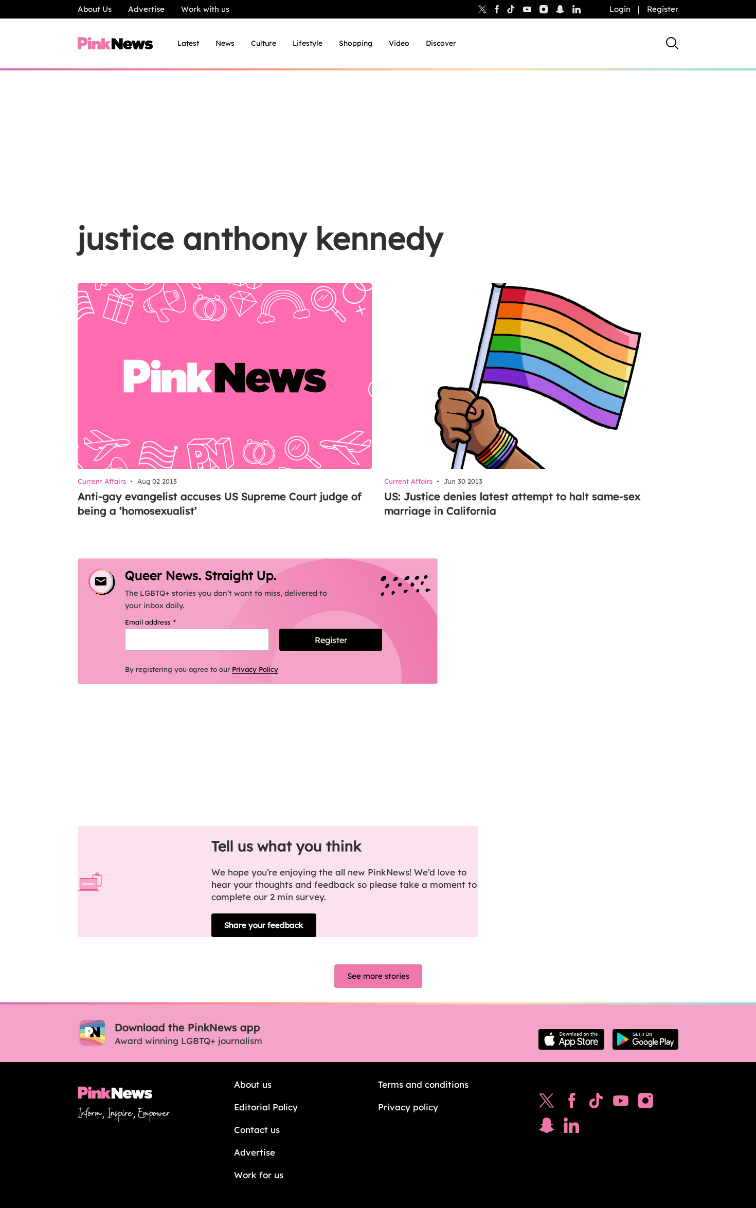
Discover (441, 43)
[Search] (672, 43)
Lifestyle (307, 43)
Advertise (146, 9)
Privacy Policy (255, 669)
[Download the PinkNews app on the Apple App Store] (571, 1039)
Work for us (258, 1174)
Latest (188, 43)
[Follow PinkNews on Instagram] (645, 1103)
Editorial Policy (266, 1107)
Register (662, 9)
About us (253, 1084)
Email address (163, 622)
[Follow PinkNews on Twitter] (547, 1103)
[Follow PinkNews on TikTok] (596, 1103)
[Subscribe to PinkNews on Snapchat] (547, 1127)
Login (620, 9)
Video (399, 43)
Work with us (205, 9)
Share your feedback (263, 925)
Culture (263, 43)
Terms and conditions (423, 1084)
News (225, 43)
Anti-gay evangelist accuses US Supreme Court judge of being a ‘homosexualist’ (220, 503)
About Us (95, 9)
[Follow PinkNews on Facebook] (572, 1103)
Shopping (355, 43)
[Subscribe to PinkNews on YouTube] (621, 1103)
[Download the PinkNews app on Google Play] (645, 1039)
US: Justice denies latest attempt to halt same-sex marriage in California (512, 503)
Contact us (257, 1129)
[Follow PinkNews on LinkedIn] (576, 9)
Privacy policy (408, 1107)
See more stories (378, 976)
